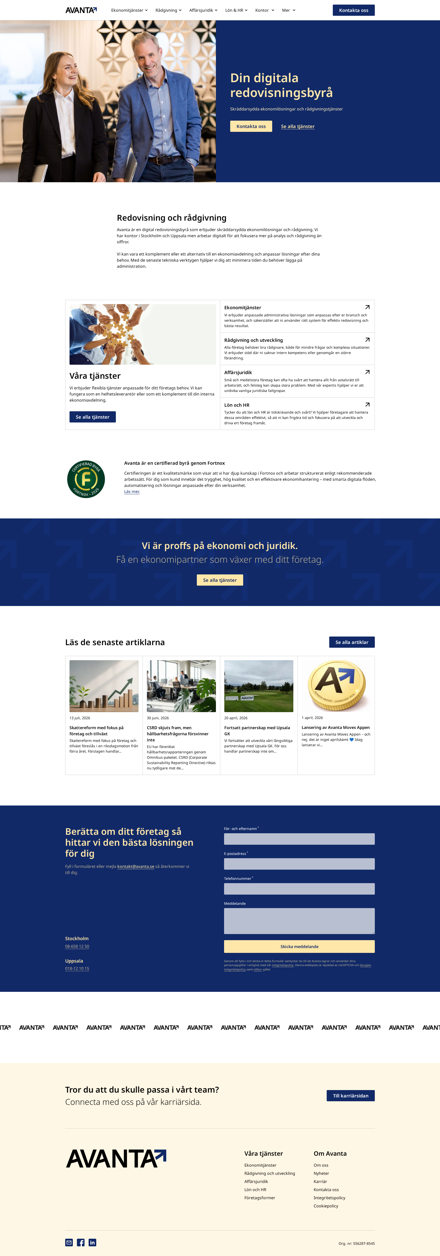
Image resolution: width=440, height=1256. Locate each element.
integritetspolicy (283, 965)
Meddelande (235, 903)
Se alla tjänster (298, 126)
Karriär (320, 1181)
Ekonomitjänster (127, 10)
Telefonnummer (237, 878)
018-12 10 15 (77, 968)
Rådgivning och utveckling (269, 1173)
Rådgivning (166, 10)
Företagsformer (259, 1198)
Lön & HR (234, 10)
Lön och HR (255, 1189)
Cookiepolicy (326, 1206)
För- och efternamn (240, 828)
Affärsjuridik (201, 10)
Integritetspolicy (329, 1198)
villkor (258, 969)
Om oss (321, 1165)
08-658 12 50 (77, 946)
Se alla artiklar (352, 642)
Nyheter (321, 1173)
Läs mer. (132, 491)
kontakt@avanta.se (135, 866)
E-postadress (235, 853)
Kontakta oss (353, 10)
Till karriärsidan (350, 1096)
